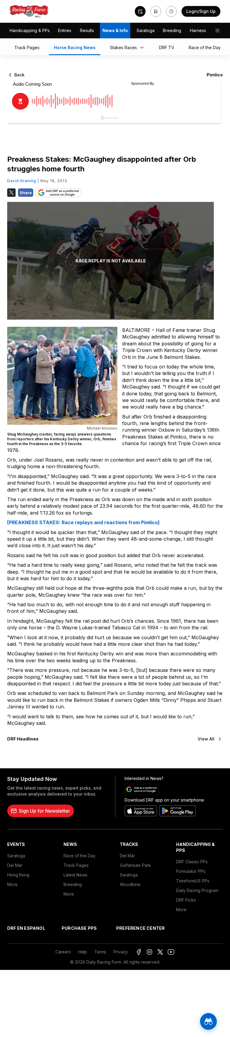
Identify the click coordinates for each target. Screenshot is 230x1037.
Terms (100, 951)
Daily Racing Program (197, 890)
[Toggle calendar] (140, 11)
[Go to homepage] (29, 11)
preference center (140, 928)
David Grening (21, 181)
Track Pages (76, 865)
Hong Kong (18, 874)
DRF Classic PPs (192, 861)
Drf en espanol (26, 928)
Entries (64, 30)
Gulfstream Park (135, 865)
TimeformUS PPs (192, 880)
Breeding (172, 30)
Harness (198, 30)
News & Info (115, 30)
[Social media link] (138, 952)
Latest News (75, 874)
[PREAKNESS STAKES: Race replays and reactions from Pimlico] (83, 522)
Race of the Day (79, 855)
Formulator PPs (190, 871)
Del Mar (14, 865)
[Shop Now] (155, 11)
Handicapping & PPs (30, 30)
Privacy (121, 951)
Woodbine (130, 884)
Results (87, 30)
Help (82, 951)
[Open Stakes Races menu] (143, 48)
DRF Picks (186, 900)
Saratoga (146, 30)
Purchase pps (79, 928)
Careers (63, 951)
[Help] (171, 11)
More (12, 884)
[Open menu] (217, 30)
